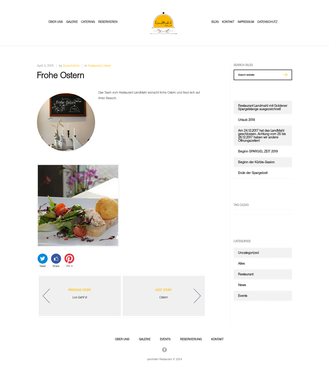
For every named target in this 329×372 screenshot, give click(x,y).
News (107, 66)
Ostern (163, 293)
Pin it (69, 266)
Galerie (72, 22)
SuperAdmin (71, 66)
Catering (88, 22)
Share (56, 266)
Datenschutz (267, 22)
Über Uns (56, 22)
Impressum (246, 22)
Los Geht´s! (79, 293)
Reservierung (191, 339)
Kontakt (228, 22)
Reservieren (108, 22)
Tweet (42, 266)
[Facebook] (164, 349)
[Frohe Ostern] (66, 150)
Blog (215, 22)
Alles (241, 263)
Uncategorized (248, 253)
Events (242, 296)
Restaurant (95, 66)
